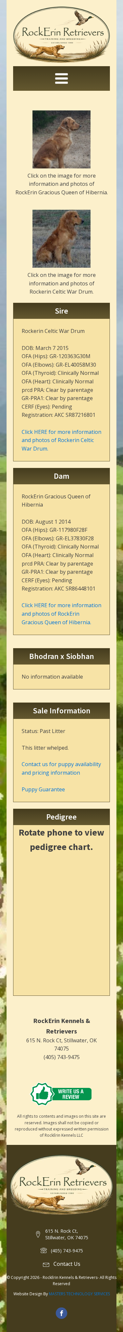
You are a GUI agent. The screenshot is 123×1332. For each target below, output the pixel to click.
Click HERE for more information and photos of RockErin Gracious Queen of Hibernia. (61, 614)
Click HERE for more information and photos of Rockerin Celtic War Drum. (61, 440)
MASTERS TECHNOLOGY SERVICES (79, 1294)
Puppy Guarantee (43, 789)
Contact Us (66, 1263)
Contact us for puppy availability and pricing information (61, 768)
